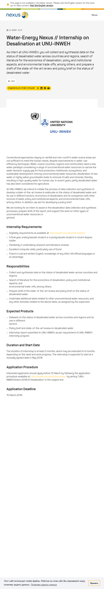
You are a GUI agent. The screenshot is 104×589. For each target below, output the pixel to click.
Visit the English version (41, 5)
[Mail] (48, 88)
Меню (95, 15)
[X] (38, 88)
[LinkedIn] (41, 88)
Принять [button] (94, 583)
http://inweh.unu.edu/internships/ (67, 233)
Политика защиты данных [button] (44, 585)
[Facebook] (45, 88)
